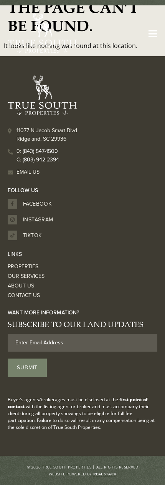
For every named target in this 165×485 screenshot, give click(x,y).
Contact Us (24, 295)
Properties (23, 267)
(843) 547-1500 (40, 151)
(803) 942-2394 (41, 160)
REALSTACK (105, 474)
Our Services (26, 276)
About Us (21, 286)
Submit (27, 368)
